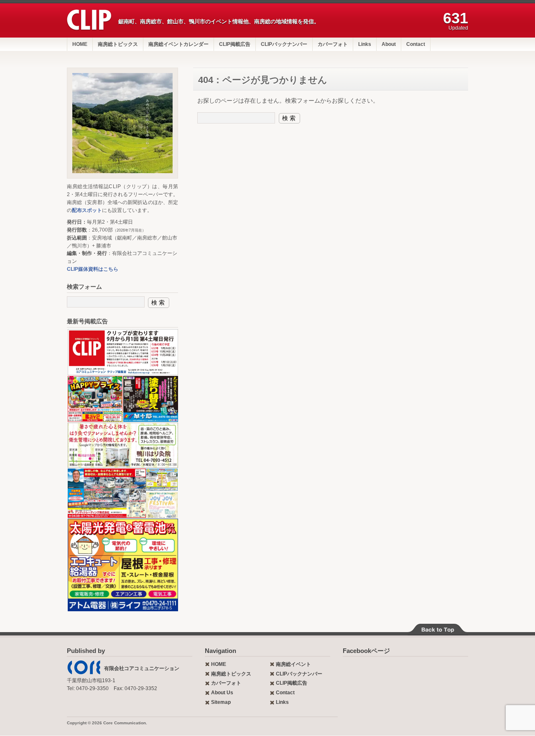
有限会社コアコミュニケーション (141, 668)
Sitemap (221, 702)
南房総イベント (293, 664)
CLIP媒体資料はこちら (92, 269)
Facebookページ (366, 650)
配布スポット (87, 210)
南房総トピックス (118, 44)
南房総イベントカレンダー (178, 44)
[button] (122, 352)
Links (364, 44)
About (389, 44)
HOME (79, 44)
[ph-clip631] (122, 123)
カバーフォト (333, 44)
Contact (415, 44)
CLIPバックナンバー (284, 44)
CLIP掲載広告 (234, 44)
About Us (222, 693)
